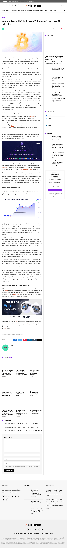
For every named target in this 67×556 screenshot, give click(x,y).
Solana (21, 169)
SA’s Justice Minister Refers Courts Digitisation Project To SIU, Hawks (21, 412)
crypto (13, 334)
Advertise (36, 533)
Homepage (14, 10)
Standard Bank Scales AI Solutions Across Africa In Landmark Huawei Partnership (57, 163)
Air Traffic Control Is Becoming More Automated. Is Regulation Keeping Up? (54, 57)
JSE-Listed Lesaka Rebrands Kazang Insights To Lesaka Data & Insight (21, 393)
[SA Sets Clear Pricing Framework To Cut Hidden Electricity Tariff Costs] (47, 77)
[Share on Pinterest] (61, 29)
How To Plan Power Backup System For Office (36, 502)
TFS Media (17, 537)
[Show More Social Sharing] (64, 29)
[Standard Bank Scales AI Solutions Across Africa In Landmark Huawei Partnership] (47, 162)
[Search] (62, 10)
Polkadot (25, 169)
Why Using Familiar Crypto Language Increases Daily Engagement (34, 372)
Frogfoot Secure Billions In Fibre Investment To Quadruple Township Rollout (58, 146)
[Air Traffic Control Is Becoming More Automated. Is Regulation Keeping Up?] (55, 45)
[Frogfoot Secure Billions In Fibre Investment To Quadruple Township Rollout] (47, 146)
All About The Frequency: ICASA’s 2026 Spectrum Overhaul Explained (36, 412)
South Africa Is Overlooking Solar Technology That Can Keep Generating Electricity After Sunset (58, 85)
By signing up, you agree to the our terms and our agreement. (55, 195)
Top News (47, 54)
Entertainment (36, 10)
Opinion (45, 10)
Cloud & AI (23, 10)
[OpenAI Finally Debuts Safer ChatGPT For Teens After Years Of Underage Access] (8, 384)
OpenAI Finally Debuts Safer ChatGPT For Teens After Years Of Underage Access (7, 393)
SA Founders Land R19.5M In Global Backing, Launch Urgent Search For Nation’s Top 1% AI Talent (55, 507)
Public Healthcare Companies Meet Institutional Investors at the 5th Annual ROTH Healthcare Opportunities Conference (22, 1)
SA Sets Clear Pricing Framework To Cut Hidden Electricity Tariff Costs (57, 77)
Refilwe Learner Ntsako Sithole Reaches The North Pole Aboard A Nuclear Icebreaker (7, 372)
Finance (41, 10)
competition (16, 294)
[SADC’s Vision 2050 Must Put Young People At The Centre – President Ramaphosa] (8, 403)
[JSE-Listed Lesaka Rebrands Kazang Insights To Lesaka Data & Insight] (22, 384)
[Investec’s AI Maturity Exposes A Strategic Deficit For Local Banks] (47, 138)
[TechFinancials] (33, 6)
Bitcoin (32, 116)
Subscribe (63, 5)
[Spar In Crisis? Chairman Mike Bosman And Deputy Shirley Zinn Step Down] (36, 384)
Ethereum (4, 167)
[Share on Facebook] (57, 29)
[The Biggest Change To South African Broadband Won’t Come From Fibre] (47, 70)
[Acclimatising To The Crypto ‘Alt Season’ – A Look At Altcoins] (22, 52)
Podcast (50, 10)
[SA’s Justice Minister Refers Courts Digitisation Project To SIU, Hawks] (22, 403)
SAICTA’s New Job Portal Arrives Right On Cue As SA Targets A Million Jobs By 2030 (37, 511)
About (51, 533)
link (5, 328)
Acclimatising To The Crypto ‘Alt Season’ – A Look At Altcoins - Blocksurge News (25, 430)
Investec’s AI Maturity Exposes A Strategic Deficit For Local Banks (57, 138)
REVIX (7, 28)
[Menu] (64, 10)
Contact (54, 10)
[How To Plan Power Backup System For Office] (27, 503)
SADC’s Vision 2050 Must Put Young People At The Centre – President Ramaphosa (7, 412)
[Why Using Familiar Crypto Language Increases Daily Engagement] (36, 364)
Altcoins (4, 334)
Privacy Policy (57, 194)
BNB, (31, 169)
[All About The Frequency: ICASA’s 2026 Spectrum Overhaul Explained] (36, 403)
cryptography (19, 334)
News (19, 10)
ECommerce (29, 10)
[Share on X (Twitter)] (59, 29)
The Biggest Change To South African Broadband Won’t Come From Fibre (58, 70)
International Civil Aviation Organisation (55, 61)
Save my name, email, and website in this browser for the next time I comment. (22, 466)
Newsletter (23, 533)
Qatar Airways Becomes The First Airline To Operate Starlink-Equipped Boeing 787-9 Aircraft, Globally (21, 373)
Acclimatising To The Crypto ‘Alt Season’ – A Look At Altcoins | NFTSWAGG (24, 427)
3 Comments (17, 28)
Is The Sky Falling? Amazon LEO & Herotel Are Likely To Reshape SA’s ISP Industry (58, 154)
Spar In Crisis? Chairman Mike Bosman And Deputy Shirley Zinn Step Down (36, 393)
